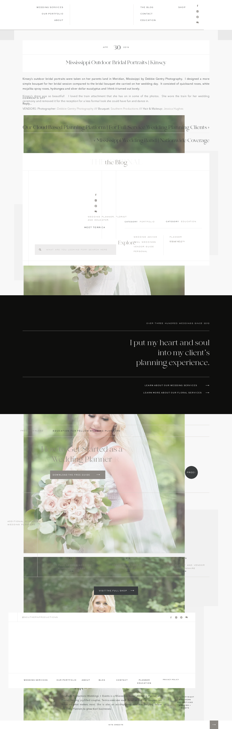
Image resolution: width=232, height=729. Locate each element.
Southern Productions (124, 109)
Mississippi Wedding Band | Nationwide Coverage (152, 140)
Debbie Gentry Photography (75, 109)
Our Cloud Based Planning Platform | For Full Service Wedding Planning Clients (115, 127)
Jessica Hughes (173, 109)
